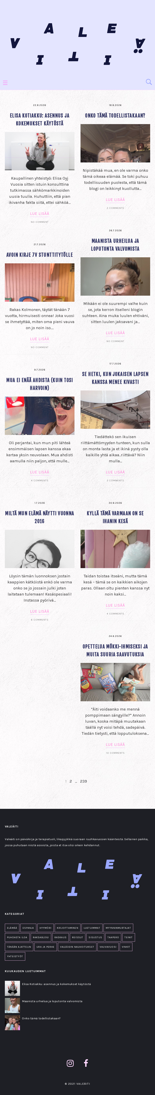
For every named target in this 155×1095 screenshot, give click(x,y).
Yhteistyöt (15, 956)
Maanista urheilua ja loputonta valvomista (52, 1001)
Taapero (113, 937)
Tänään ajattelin (19, 946)
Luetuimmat (92, 927)
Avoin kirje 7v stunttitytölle (39, 255)
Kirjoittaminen (67, 927)
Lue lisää (39, 213)
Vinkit (126, 946)
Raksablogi (41, 937)
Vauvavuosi (108, 946)
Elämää (12, 927)
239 (83, 781)
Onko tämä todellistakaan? (115, 116)
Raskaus (60, 937)
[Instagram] (70, 1063)
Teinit (129, 937)
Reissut (77, 937)
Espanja (28, 927)
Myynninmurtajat (118, 927)
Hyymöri (45, 927)
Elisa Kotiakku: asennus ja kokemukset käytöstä (56, 984)
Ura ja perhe (45, 946)
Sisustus (95, 937)
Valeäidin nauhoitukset (77, 946)
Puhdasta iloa (17, 937)
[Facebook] (86, 1063)
